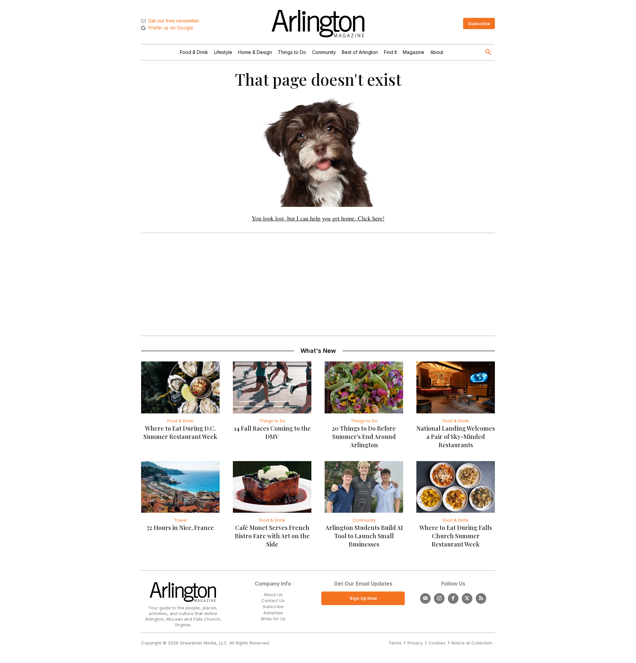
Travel (180, 520)
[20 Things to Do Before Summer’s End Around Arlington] (364, 387)
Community (364, 520)
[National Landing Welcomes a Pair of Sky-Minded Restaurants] (455, 387)
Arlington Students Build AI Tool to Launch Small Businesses (364, 536)
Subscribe (273, 606)
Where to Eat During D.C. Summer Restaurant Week (180, 432)
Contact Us (273, 600)
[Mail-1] (425, 598)
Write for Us (273, 618)
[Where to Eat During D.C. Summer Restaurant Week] (180, 387)
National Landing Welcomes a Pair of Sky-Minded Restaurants (455, 436)
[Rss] (481, 598)
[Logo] (318, 23)
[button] (488, 52)
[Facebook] (453, 598)
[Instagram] (439, 598)
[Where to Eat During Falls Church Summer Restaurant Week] (455, 487)
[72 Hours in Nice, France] (180, 487)
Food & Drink (180, 420)
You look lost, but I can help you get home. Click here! (318, 218)
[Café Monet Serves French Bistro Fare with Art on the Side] (272, 487)
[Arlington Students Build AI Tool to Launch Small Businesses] (364, 487)
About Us (273, 594)
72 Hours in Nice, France (180, 528)
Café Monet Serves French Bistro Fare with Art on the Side (272, 536)
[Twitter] (467, 598)
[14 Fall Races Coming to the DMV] (272, 387)
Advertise (273, 612)
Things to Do (272, 420)
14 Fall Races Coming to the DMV (272, 432)
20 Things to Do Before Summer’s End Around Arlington (364, 436)
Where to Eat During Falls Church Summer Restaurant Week (455, 536)
